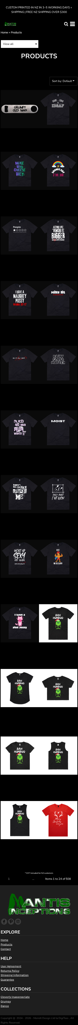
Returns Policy (10, 970)
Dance (5, 1006)
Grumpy (6, 1001)
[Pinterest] (11, 922)
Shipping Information (15, 975)
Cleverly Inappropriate (15, 996)
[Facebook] (4, 922)
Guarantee (7, 979)
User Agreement (11, 966)
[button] (66, 24)
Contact (6, 949)
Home (4, 32)
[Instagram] (18, 922)
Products (6, 944)
